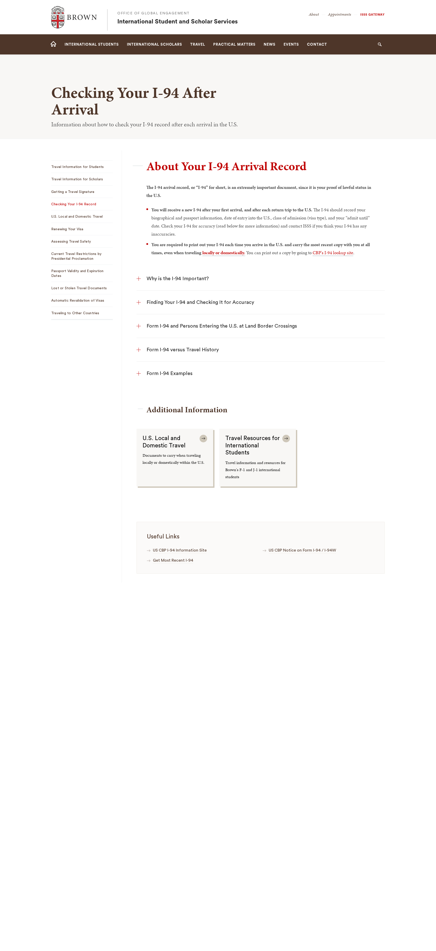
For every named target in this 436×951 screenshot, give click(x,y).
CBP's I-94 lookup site (333, 252)
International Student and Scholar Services (177, 22)
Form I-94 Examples (170, 373)
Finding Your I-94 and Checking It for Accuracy (200, 302)
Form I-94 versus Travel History (183, 349)
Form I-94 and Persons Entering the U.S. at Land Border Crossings (222, 326)
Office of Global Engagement (153, 13)
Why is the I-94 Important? (178, 278)
